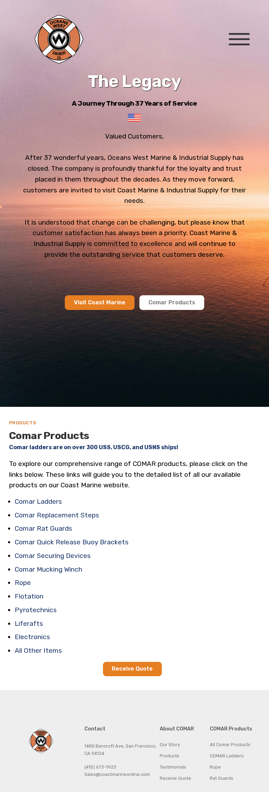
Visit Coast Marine (99, 302)
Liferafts (29, 624)
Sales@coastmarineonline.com (117, 774)
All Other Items (38, 650)
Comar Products (172, 302)
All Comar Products (230, 744)
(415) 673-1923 (100, 767)
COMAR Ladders (227, 755)
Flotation (29, 596)
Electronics (32, 637)
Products (169, 755)
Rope (23, 583)
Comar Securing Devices (53, 556)
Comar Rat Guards (43, 528)
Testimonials (173, 767)
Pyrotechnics (36, 610)
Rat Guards (221, 778)
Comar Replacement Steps (57, 515)
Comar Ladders (38, 501)
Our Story (170, 744)
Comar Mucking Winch (48, 569)
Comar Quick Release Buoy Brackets (72, 542)
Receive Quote (132, 668)
